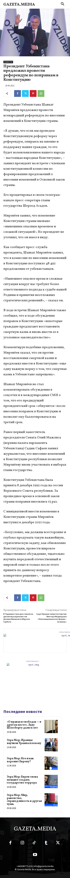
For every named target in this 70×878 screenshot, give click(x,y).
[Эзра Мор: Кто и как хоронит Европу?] (51, 763)
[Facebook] (17, 93)
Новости (8, 62)
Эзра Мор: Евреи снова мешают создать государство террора (22, 780)
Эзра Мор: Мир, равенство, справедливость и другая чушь (24, 799)
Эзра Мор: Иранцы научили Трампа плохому (24, 741)
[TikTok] (34, 843)
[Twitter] (25, 93)
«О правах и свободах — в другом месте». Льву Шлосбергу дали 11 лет (24, 725)
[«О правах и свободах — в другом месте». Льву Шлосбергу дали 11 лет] (51, 726)
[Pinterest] (33, 93)
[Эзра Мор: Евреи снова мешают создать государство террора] (51, 781)
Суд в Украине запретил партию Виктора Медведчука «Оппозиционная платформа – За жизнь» (51, 618)
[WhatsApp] (41, 93)
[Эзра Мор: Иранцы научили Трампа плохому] (51, 744)
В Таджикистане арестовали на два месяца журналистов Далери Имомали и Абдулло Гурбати (18, 618)
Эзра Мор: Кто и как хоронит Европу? (20, 760)
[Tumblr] (46, 843)
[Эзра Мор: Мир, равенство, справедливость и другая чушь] (51, 799)
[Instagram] (22, 843)
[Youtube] (35, 855)
